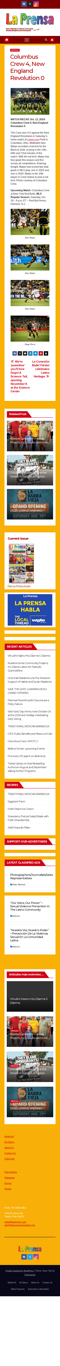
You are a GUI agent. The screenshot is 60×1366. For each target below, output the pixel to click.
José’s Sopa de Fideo (19, 827)
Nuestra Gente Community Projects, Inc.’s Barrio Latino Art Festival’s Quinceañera (29, 442)
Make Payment (18, 1289)
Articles (15, 50)
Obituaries (9, 1177)
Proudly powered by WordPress (20, 1271)
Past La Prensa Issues (19, 586)
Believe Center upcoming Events (26, 748)
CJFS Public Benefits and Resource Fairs (30, 733)
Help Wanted (18, 884)
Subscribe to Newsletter (38, 1289)
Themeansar (29, 1275)
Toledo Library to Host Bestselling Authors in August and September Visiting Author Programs (27, 767)
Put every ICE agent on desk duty (27, 756)
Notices (16, 916)
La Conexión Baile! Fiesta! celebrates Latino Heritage (41, 369)
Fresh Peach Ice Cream (21, 808)
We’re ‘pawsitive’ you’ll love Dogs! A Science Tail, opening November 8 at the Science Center (20, 376)
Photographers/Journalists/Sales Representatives (31, 876)
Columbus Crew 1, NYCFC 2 (23, 741)
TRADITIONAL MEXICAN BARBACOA (28, 726)
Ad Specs (9, 1142)
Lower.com (33, 139)
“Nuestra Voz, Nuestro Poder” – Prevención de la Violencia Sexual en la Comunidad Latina (29, 935)
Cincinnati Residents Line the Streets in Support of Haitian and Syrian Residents (28, 476)
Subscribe (9, 1158)
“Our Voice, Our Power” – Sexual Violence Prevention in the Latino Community (30, 906)
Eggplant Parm (16, 801)
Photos (8, 1189)
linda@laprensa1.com (15, 1222)
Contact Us (10, 1153)
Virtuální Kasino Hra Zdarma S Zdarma (29, 655)
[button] (46, 39)
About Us (9, 1147)
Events (8, 1183)
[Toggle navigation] (27, 39)
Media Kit (9, 1136)
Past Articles (10, 1172)
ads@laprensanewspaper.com (19, 1225)
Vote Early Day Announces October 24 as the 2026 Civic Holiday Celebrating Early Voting (29, 715)
